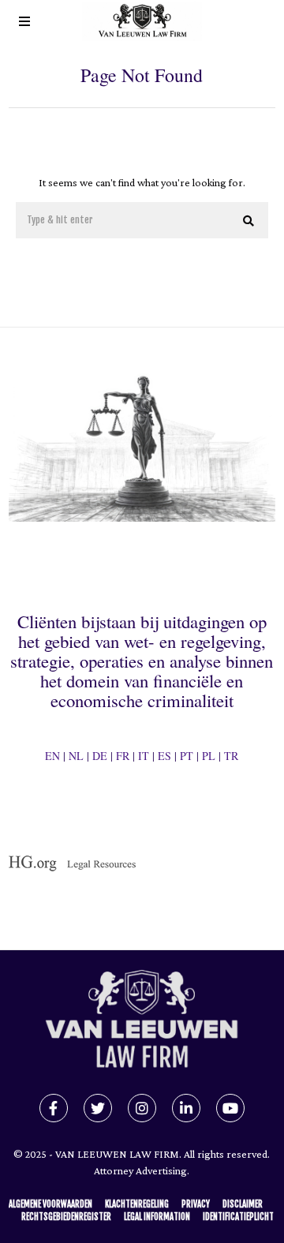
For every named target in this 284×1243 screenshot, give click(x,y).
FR (122, 755)
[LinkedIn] (186, 1108)
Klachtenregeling (137, 1204)
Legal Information (157, 1216)
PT (186, 755)
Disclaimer (242, 1204)
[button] (249, 221)
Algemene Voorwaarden (50, 1204)
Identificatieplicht (238, 1216)
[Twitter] (98, 1108)
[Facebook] (53, 1108)
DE (99, 755)
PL (208, 755)
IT (143, 755)
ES (164, 755)
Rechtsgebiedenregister (66, 1216)
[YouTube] (230, 1108)
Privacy (195, 1204)
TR (231, 755)
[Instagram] (142, 1108)
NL (76, 755)
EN (52, 755)
